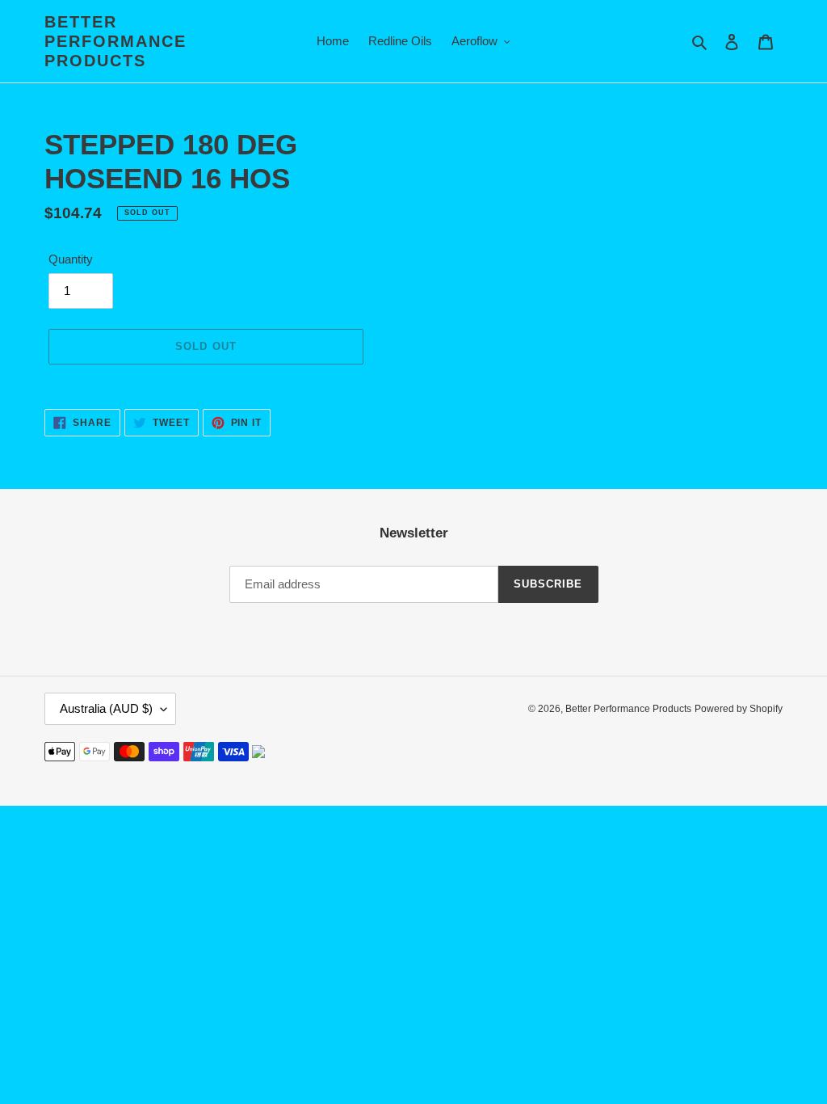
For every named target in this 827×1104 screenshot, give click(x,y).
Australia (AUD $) (106, 708)
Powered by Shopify (739, 708)
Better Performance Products (115, 41)
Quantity (70, 259)
